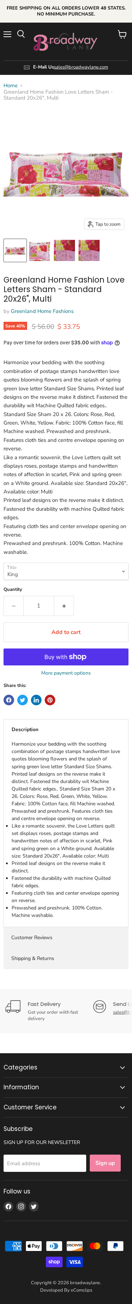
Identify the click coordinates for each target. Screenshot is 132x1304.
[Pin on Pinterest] (50, 700)
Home (11, 86)
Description (25, 729)
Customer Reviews (31, 937)
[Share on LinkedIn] (36, 700)
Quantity (13, 589)
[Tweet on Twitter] (22, 700)
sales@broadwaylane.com (81, 67)
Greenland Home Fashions (42, 311)
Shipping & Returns (32, 958)
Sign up (105, 1163)
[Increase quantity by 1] (64, 606)
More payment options (66, 673)
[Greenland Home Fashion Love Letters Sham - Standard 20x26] (15, 250)
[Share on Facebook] (9, 700)
